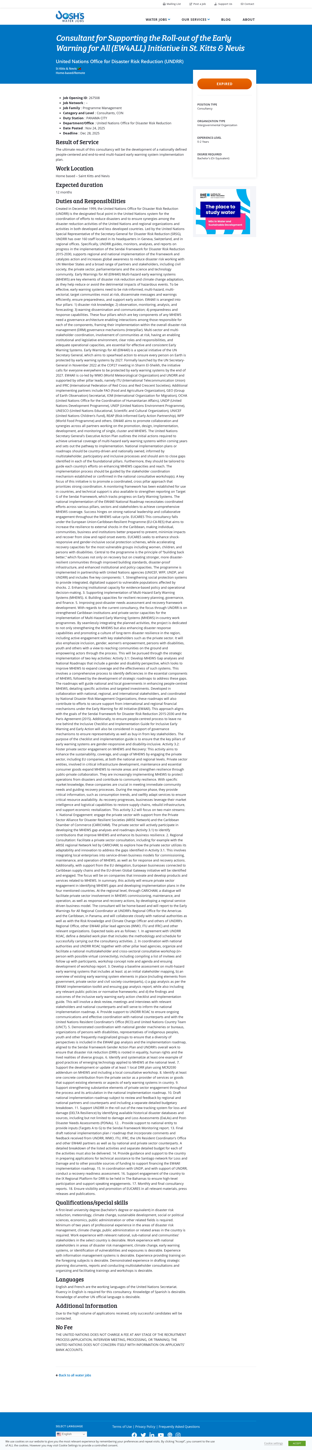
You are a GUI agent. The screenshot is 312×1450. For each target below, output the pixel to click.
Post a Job (199, 4)
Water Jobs (156, 19)
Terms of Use (122, 1426)
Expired (224, 84)
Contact (249, 4)
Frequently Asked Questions (179, 1426)
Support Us (225, 4)
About (249, 19)
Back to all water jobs (74, 1375)
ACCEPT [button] (297, 1443)
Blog (226, 19)
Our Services (194, 19)
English (66, 1434)
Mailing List (173, 4)
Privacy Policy (145, 1426)
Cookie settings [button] (273, 1443)
